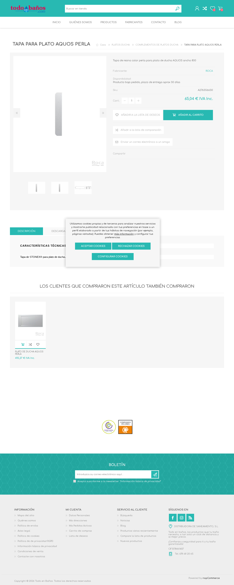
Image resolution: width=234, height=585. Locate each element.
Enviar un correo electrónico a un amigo (145, 142)
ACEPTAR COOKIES (93, 246)
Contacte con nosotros (31, 556)
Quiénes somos (27, 520)
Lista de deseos (78, 536)
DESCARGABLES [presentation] (61, 231)
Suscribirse (154, 474)
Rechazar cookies (131, 246)
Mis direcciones (78, 520)
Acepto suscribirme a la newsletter (119, 481)
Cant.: (116, 100)
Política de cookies (28, 536)
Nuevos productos (131, 541)
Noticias (125, 520)
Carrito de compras (220, 8)
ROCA (209, 71)
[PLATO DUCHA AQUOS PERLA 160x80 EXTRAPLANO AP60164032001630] (30, 321)
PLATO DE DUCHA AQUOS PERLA (29, 352)
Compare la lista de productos (138, 536)
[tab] (26, 231)
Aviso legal (24, 531)
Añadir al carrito (23, 344)
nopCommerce (211, 578)
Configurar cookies (113, 256)
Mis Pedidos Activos (80, 526)
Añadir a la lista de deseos (38, 344)
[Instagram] (181, 517)
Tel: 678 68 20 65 (183, 554)
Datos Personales (79, 515)
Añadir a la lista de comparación (141, 130)
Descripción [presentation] (26, 231)
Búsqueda (177, 8)
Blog (123, 526)
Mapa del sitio (26, 515)
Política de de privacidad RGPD (35, 541)
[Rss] (190, 517)
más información (124, 234)
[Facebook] (173, 517)
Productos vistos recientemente (139, 531)
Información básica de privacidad (37, 546)
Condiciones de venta (30, 551)
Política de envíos (28, 526)
